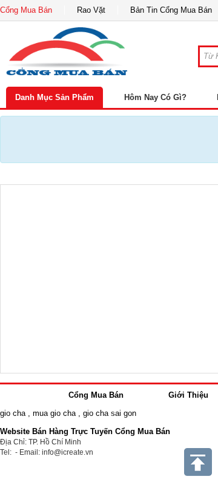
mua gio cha (54, 413)
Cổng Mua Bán (26, 10)
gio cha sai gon (109, 413)
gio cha (12, 413)
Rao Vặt (91, 10)
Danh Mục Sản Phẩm (54, 97)
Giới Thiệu (188, 395)
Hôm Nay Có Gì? (155, 97)
